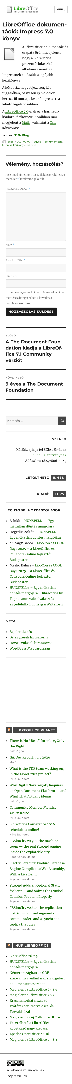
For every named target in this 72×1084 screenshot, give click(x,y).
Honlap (12, 275)
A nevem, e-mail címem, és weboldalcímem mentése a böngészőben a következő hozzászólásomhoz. (36, 298)
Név (10, 245)
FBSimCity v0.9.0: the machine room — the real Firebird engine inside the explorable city (35, 846)
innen (59, 478)
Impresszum (17, 1076)
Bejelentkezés (21, 632)
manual (31, 145)
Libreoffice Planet (35, 730)
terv (59, 494)
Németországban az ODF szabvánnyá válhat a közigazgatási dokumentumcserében (37, 978)
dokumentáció (53, 141)
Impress (7, 145)
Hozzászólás (18, 188)
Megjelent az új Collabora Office (35, 1017)
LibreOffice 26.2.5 (24, 956)
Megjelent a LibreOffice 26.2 (32, 995)
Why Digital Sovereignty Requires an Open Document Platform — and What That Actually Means (38, 790)
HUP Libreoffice (32, 945)
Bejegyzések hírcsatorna (29, 637)
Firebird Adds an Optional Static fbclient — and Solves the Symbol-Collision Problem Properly (37, 890)
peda (11, 141)
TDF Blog (21, 135)
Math (26, 122)
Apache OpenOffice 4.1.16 (29, 1034)
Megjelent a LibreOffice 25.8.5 (33, 989)
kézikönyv (19, 145)
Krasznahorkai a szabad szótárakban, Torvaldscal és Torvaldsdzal (32, 1006)
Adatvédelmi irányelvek (25, 1070)
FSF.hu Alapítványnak (49, 455)
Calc (53, 122)
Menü (61, 9)
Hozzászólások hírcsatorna (31, 643)
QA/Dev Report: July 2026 (30, 757)
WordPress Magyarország (30, 648)
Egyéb (37, 141)
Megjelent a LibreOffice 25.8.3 (33, 1039)
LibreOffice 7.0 (16, 111)
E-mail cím (15, 260)
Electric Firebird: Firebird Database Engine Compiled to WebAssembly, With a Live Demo (37, 868)
